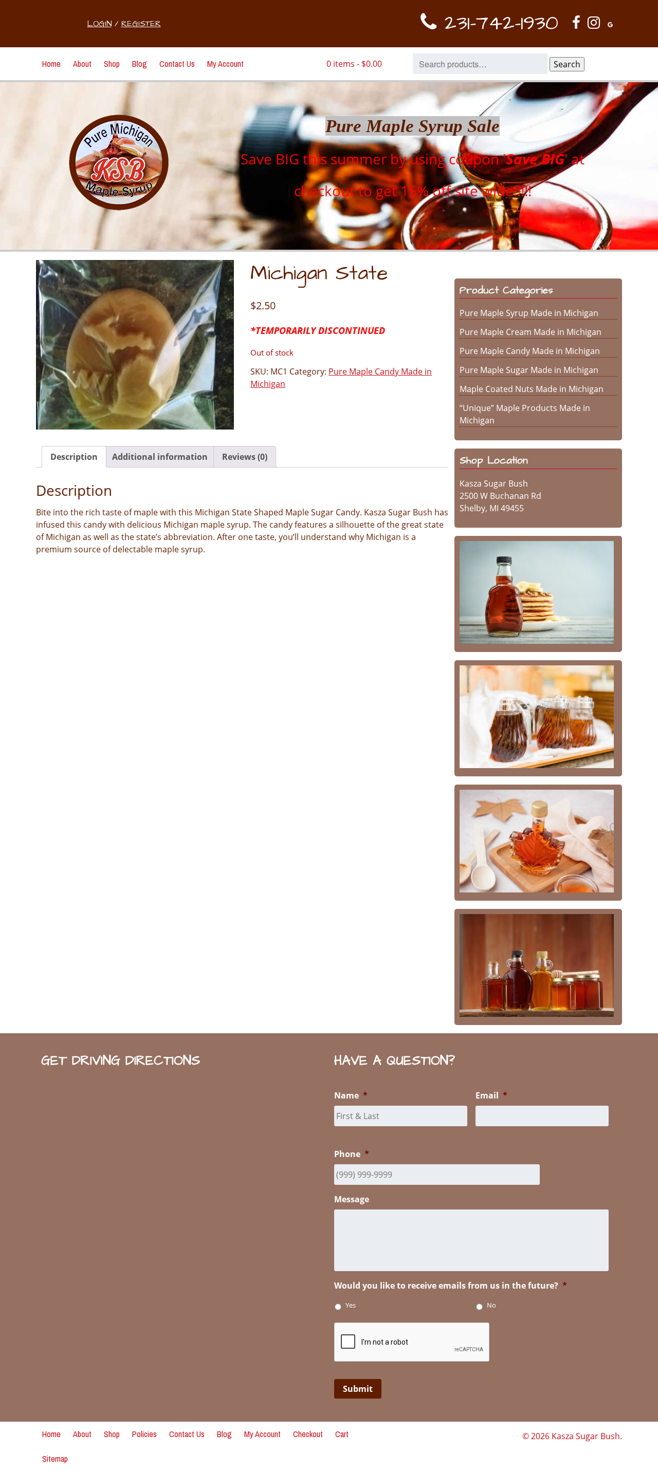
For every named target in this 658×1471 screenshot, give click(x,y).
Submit (358, 1388)
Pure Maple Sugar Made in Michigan (529, 370)
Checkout (308, 1434)
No (491, 1305)
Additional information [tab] (160, 456)
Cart (342, 1434)
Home (51, 63)
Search (567, 64)
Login (99, 23)
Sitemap (55, 1458)
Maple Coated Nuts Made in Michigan (532, 389)
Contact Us (177, 63)
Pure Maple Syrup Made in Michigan (529, 313)
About (82, 63)
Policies (144, 1434)
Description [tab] (74, 456)
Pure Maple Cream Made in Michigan (530, 332)
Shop (112, 63)
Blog (139, 63)
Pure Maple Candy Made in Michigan (530, 351)
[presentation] (412, 1343)
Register (141, 23)
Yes (350, 1305)
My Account (225, 63)
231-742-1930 (497, 23)
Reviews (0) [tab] (244, 456)
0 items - (354, 63)
